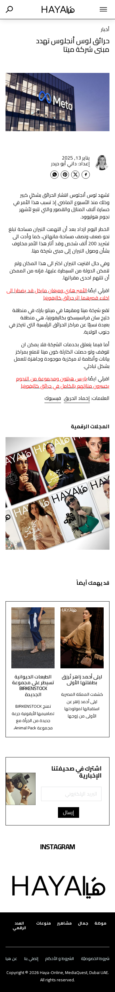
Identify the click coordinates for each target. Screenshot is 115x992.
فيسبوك (52, 398)
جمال (83, 923)
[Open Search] (9, 9)
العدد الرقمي (19, 925)
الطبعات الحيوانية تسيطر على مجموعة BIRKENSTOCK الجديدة (33, 685)
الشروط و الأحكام (59, 958)
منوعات (43, 923)
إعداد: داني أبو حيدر (70, 163)
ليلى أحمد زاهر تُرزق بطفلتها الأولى (82, 679)
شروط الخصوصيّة (95, 958)
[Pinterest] (65, 174)
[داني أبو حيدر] (101, 162)
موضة (100, 923)
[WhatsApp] (54, 174)
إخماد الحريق (77, 398)
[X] (75, 174)
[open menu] (97, 9)
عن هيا (11, 958)
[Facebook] (86, 174)
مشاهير (64, 923)
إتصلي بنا (31, 958)
